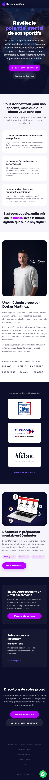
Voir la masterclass (14, 565)
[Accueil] (13, 4)
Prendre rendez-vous (24, 76)
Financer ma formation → (24, 472)
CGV (24, 764)
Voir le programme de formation (24, 68)
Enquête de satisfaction (24, 754)
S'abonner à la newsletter (24, 616)
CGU (24, 769)
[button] (44, 4)
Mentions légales (25, 759)
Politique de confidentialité (24, 774)
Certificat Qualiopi (24, 749)
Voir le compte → (14, 660)
